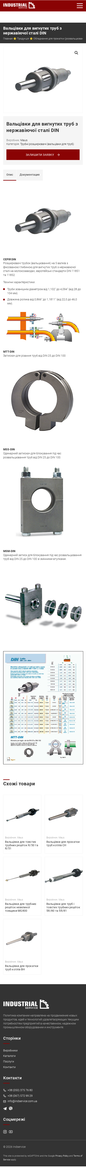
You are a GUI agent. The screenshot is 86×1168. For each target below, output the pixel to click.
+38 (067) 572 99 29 (20, 1095)
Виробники (10, 1050)
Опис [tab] (9, 174)
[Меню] (80, 6)
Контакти (9, 1067)
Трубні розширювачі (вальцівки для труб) (47, 144)
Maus (23, 140)
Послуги (8, 1061)
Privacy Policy (62, 1156)
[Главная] (19, 4)
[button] (76, 52)
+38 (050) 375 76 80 (20, 1090)
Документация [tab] (30, 174)
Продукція (23, 38)
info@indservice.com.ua (22, 1101)
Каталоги (9, 1055)
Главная (8, 38)
